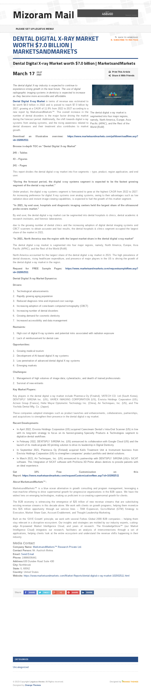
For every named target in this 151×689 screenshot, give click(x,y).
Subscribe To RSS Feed (126, 40)
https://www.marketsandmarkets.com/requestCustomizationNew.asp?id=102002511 (70, 475)
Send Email (27, 554)
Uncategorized (21, 667)
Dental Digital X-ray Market (29, 101)
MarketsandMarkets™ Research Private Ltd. (57, 547)
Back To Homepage (128, 37)
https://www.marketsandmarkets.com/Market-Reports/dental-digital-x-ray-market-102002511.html (77, 575)
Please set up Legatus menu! (35, 29)
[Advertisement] (40, 628)
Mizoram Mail (43, 14)
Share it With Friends (123, 75)
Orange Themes (33, 685)
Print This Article (121, 72)
